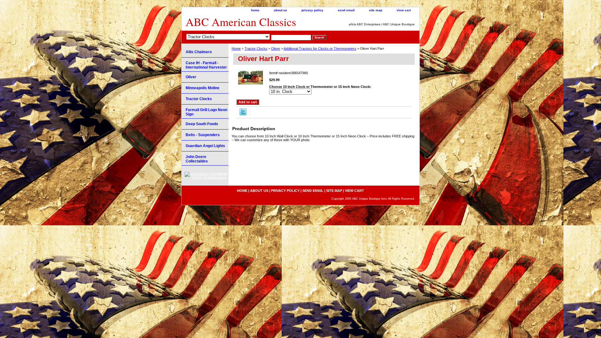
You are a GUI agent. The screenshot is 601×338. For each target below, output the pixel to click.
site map (375, 10)
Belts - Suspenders (203, 135)
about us (280, 10)
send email (346, 10)
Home (236, 48)
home (255, 10)
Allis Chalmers (199, 52)
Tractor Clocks (255, 48)
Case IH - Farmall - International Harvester (206, 65)
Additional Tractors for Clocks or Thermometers (320, 48)
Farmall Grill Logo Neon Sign (206, 112)
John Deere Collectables (197, 159)
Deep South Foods (202, 124)
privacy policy (312, 10)
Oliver (275, 48)
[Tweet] (243, 114)
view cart (404, 10)
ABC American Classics (241, 21)
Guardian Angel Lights (205, 146)
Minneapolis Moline (202, 88)
